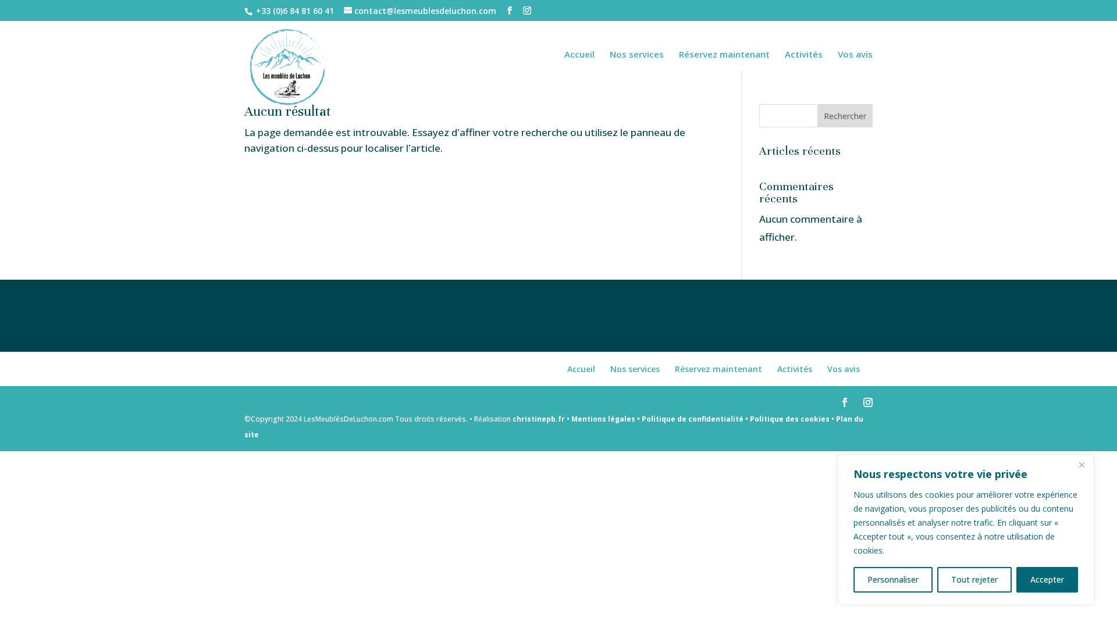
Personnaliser (893, 579)
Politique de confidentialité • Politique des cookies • (738, 419)
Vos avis (855, 55)
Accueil (579, 55)
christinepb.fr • (542, 419)
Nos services (637, 55)
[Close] (1081, 465)
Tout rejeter (974, 579)
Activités (804, 55)
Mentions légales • (605, 419)
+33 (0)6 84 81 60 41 (295, 10)
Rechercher (845, 116)
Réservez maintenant (724, 55)
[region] (966, 530)
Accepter (1047, 579)
